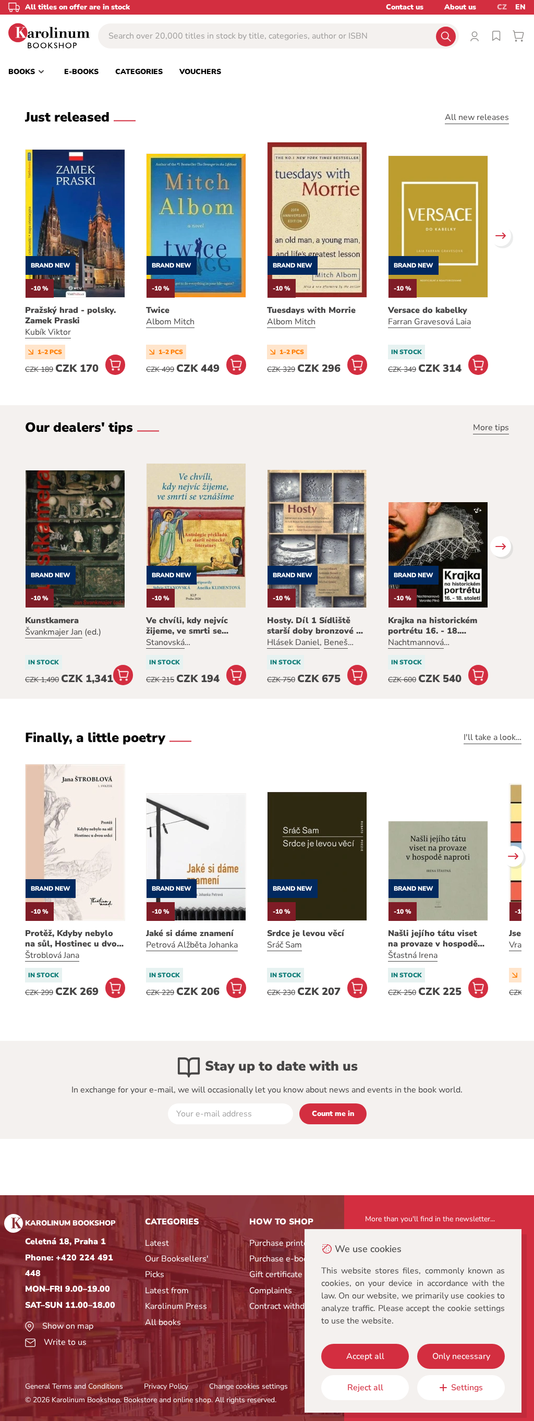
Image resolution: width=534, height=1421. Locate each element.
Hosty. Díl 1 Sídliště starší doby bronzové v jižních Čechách (314, 625)
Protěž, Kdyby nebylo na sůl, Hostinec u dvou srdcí (73, 938)
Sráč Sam (284, 945)
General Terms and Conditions (74, 1386)
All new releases (477, 117)
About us (460, 7)
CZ (502, 7)
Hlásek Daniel (293, 642)
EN (520, 7)
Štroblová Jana (52, 955)
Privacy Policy (166, 1386)
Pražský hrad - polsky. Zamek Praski (70, 315)
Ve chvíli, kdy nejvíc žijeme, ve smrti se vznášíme (187, 625)
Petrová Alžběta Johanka (192, 945)
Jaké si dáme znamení (190, 933)
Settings (467, 1387)
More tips (491, 427)
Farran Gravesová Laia (429, 321)
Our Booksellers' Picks (177, 1266)
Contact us (404, 7)
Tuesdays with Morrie (311, 310)
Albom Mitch (170, 321)
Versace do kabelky (427, 310)
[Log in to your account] (474, 36)
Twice (157, 310)
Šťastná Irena (413, 955)
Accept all (365, 1356)
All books (163, 1322)
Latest (157, 1243)
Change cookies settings (248, 1386)
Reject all (365, 1387)
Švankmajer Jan (53, 632)
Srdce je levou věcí (305, 933)
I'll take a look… (492, 737)
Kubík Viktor (48, 332)
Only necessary (461, 1356)
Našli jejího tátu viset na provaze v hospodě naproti (433, 938)
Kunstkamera (52, 620)
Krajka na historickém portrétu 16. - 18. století (432, 625)
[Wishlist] (496, 36)
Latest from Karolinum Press (176, 1298)
